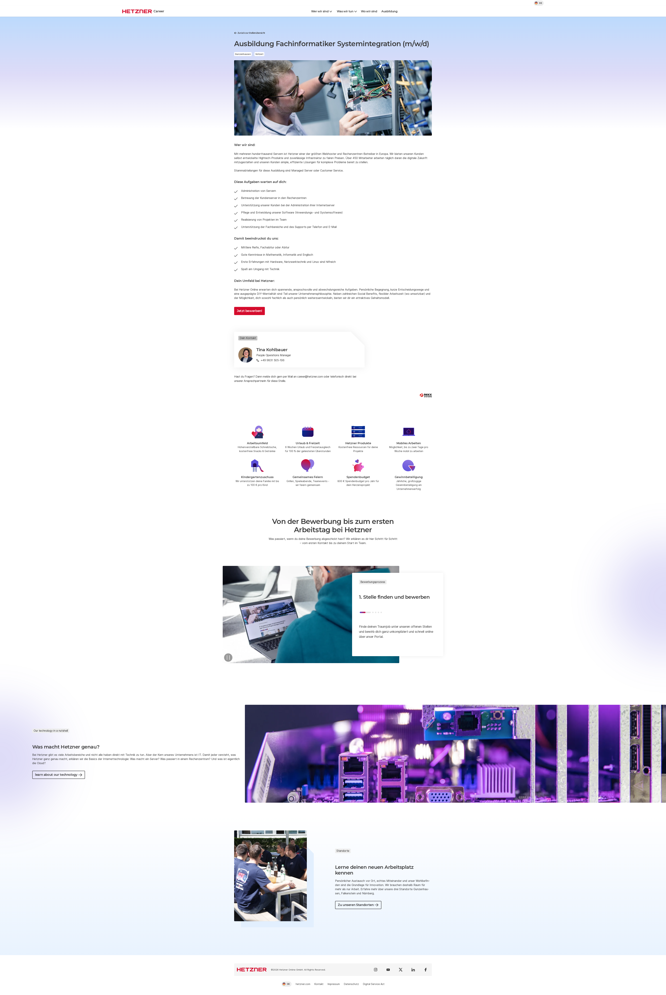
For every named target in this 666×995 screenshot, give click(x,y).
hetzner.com (303, 984)
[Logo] (252, 969)
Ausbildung (389, 11)
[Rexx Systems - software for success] (426, 395)
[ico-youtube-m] (388, 969)
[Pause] (228, 657)
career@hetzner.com (310, 376)
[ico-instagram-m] (375, 969)
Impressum (334, 984)
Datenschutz (351, 984)
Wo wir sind (369, 11)
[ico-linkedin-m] (413, 969)
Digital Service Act (374, 984)
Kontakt (318, 984)
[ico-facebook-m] (425, 969)
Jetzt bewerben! (249, 311)
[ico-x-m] (400, 969)
